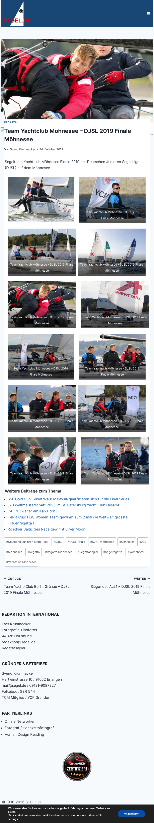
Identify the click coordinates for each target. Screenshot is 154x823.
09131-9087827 (42, 685)
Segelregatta (112, 552)
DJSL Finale (76, 541)
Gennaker (126, 541)
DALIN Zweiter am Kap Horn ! (32, 511)
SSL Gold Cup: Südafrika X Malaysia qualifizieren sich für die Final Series (68, 499)
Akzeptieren (131, 814)
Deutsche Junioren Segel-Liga (27, 541)
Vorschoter (136, 552)
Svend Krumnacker (22, 149)
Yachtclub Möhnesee (21, 562)
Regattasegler (88, 552)
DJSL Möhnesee (102, 541)
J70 (142, 541)
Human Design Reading (24, 734)
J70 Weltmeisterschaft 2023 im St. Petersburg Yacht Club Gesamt (63, 505)
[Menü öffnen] (148, 13)
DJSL (58, 541)
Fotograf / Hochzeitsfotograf (29, 728)
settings (13, 819)
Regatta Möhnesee (58, 552)
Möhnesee (14, 552)
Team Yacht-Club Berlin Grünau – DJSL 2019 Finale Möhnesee (37, 586)
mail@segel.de (14, 685)
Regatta (10, 122)
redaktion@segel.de (18, 642)
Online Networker (20, 721)
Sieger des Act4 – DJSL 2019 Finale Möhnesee (120, 586)
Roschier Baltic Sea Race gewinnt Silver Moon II (48, 529)
